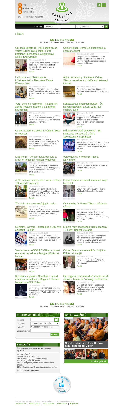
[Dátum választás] (56, 320)
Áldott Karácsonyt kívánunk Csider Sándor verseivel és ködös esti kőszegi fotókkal (85, 80)
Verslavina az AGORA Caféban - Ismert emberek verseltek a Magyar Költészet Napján (37, 253)
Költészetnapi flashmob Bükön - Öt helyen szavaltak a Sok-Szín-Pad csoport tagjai (83, 106)
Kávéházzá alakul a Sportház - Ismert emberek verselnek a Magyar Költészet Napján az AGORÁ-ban (37, 279)
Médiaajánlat (34, 404)
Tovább (31, 72)
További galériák (98, 361)
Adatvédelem (48, 404)
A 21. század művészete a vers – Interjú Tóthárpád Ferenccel (38, 182)
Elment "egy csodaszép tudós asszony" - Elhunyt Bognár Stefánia (85, 228)
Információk (62, 404)
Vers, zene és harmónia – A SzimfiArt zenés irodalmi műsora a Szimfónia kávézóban (36, 106)
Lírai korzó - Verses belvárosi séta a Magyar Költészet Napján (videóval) (35, 158)
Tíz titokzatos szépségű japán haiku (35, 203)
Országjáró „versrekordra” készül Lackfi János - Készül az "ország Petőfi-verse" (86, 278)
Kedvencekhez (28, 12)
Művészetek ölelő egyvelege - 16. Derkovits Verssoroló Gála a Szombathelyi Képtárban (82, 133)
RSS (24, 5)
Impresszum (21, 404)
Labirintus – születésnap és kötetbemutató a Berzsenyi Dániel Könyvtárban (34, 80)
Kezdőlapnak (27, 8)
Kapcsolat (74, 404)
